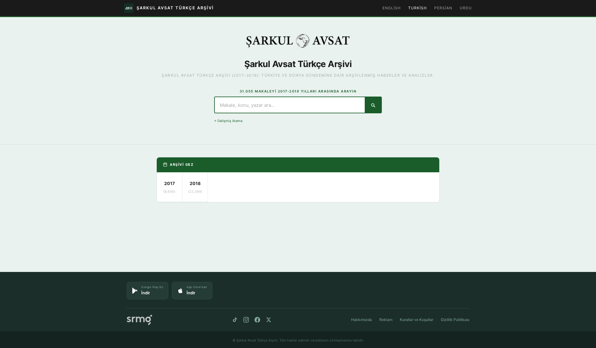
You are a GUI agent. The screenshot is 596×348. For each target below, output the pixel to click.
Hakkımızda (361, 319)
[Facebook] (257, 320)
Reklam (385, 319)
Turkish (417, 8)
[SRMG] (139, 320)
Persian (443, 8)
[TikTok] (235, 320)
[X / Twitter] (268, 320)
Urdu (466, 8)
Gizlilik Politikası (455, 319)
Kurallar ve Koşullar (416, 319)
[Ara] (373, 105)
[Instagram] (246, 320)
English (391, 8)
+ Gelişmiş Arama (228, 121)
